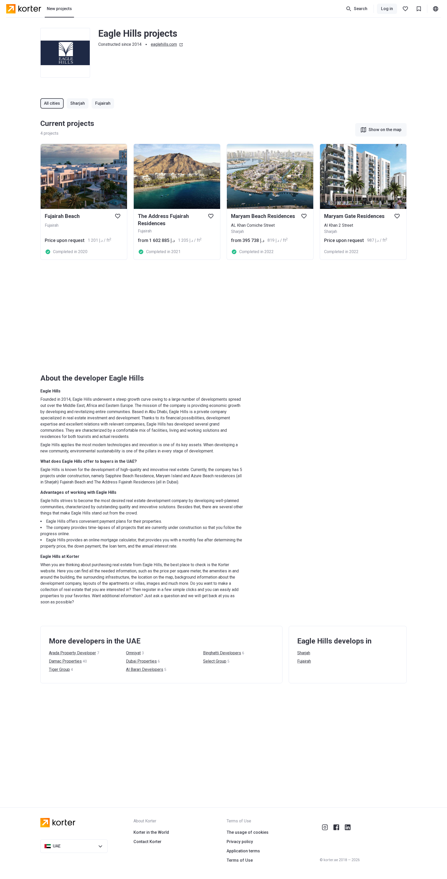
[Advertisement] (195, 317)
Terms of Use (240, 860)
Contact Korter (147, 841)
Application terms (243, 850)
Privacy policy (240, 841)
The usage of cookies (248, 832)
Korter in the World (151, 832)
